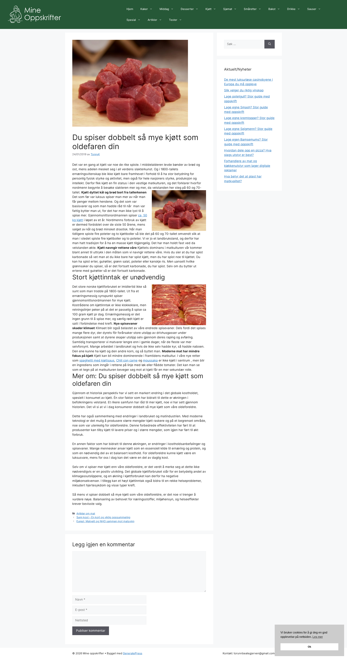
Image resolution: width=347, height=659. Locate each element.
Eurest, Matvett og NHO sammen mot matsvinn (105, 521)
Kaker (144, 9)
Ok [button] (309, 646)
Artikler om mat (85, 513)
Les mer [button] (317, 636)
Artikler (152, 20)
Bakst (271, 9)
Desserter (187, 9)
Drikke (291, 9)
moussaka (150, 360)
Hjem (130, 9)
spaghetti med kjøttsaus (96, 360)
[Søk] (269, 44)
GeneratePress (132, 653)
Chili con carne (127, 360)
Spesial (131, 20)
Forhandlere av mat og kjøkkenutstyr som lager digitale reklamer (247, 165)
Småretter (250, 9)
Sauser (311, 9)
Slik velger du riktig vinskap (244, 90)
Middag (164, 9)
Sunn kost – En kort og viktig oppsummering (103, 517)
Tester (173, 20)
